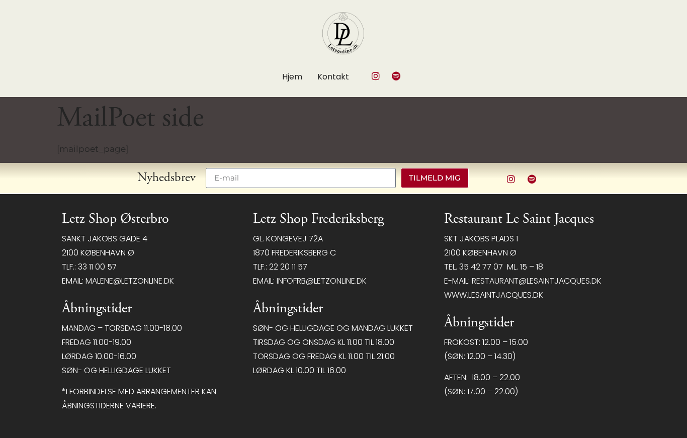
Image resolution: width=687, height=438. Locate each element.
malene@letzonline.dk (129, 281)
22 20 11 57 (288, 267)
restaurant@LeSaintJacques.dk (537, 281)
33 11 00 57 (97, 267)
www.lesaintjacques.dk (493, 295)
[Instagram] (376, 76)
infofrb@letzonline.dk (322, 281)
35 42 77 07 (481, 267)
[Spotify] (396, 76)
